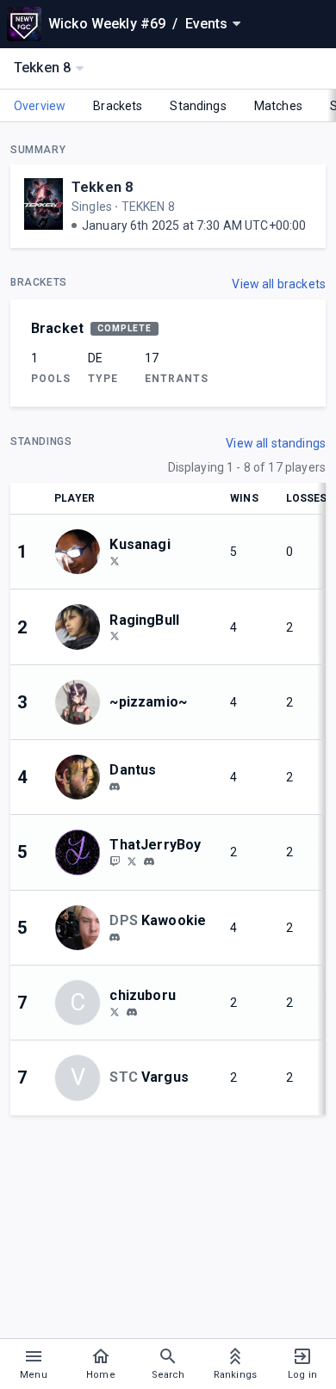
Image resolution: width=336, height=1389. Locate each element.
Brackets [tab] (117, 106)
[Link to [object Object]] (81, 551)
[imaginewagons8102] (114, 787)
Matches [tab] (278, 106)
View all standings (276, 443)
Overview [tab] (39, 106)
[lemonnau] (114, 937)
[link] (114, 786)
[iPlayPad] (114, 560)
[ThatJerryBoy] (114, 860)
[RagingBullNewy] (114, 636)
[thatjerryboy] (132, 860)
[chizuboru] (114, 1011)
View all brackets (279, 284)
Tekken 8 (102, 187)
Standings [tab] (198, 106)
